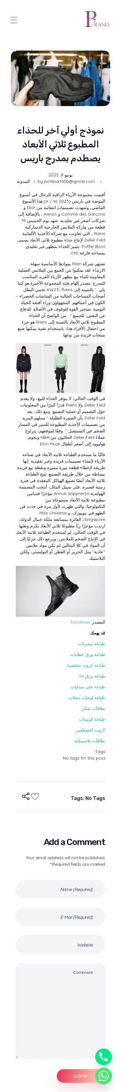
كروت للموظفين (90, 730)
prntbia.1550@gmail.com (69, 181)
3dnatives (80, 622)
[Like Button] (35, 796)
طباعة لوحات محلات (87, 697)
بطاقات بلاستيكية (89, 741)
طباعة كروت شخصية (86, 665)
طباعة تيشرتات (91, 643)
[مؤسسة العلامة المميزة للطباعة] (98, 19)
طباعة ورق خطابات (87, 654)
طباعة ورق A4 (92, 676)
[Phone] (103, 1057)
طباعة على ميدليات (87, 687)
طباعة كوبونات (92, 719)
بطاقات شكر (93, 708)
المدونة (23, 181)
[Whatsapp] (103, 1076)
